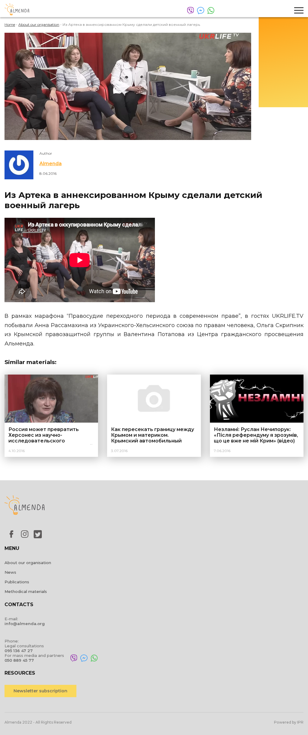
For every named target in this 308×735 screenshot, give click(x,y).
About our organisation (28, 562)
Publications (17, 581)
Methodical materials (26, 591)
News (10, 572)
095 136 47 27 (19, 650)
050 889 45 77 (19, 660)
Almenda (50, 163)
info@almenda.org (25, 623)
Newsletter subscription (40, 691)
